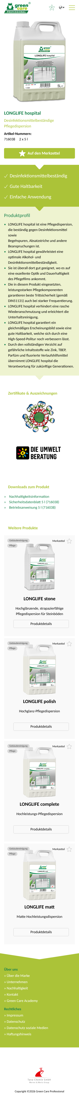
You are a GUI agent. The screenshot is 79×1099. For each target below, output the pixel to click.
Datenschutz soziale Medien (27, 1028)
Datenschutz (16, 1021)
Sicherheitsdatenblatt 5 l (34, 502)
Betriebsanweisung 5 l (32, 507)
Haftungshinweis (19, 1034)
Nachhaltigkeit (17, 988)
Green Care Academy (22, 1000)
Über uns (11, 969)
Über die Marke (18, 975)
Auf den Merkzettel (44, 153)
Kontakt (12, 994)
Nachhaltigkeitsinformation (29, 496)
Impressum (15, 1015)
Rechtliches (12, 1009)
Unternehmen (17, 982)
